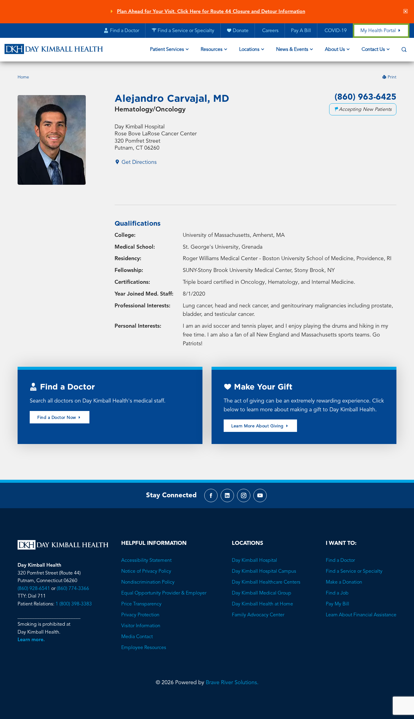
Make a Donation (344, 582)
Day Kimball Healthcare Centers (266, 582)
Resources (211, 49)
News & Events (292, 49)
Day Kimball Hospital (254, 560)
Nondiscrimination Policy (148, 582)
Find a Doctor (340, 560)
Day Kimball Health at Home (262, 604)
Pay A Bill (301, 30)
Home (23, 77)
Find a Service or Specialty (354, 571)
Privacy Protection (140, 615)
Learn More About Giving (258, 426)
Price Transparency (141, 604)
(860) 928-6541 (34, 588)
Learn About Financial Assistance (361, 615)
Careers (270, 30)
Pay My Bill (337, 604)
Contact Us (373, 49)
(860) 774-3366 (73, 588)
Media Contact (137, 637)
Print (391, 77)
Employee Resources (143, 647)
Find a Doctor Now (57, 418)
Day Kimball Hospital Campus (264, 571)
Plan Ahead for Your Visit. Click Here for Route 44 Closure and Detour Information (211, 11)
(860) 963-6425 (365, 97)
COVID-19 (335, 30)
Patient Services (167, 49)
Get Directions (138, 162)
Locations (249, 49)
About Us (335, 49)
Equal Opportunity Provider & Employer (163, 593)
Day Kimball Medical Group (261, 593)
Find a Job (337, 593)
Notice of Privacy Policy (146, 571)
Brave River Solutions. (232, 682)
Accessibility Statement (146, 560)
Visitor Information (140, 626)
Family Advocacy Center (258, 615)
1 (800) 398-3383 (73, 604)
